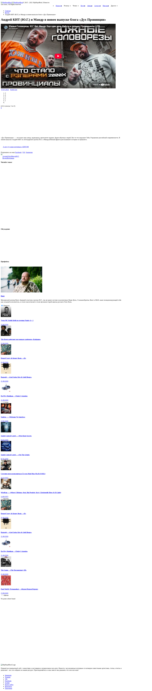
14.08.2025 (4, 496)
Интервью (10, 158)
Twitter (7, 683)
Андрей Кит (6, 156)
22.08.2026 (4, 343)
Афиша (89, 6)
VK (24, 152)
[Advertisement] (16, 122)
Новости (59, 6)
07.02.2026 (4, 459)
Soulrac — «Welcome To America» (13, 417)
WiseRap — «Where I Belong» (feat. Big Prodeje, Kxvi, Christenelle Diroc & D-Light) (31, 492)
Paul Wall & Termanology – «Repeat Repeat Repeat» (19, 589)
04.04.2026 (4, 440)
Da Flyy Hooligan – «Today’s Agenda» (14, 396)
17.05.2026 (4, 421)
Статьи (5, 402)
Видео (83, 6)
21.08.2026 (4, 362)
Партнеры (8, 688)
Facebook (18, 152)
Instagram (29, 152)
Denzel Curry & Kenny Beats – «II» (13, 358)
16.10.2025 (4, 478)
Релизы (6, 499)
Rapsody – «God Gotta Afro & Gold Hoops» (16, 377)
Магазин (106, 6)
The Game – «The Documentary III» (14, 570)
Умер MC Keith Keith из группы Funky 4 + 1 (17, 320)
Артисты (97, 6)
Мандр (13, 156)
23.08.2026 (4, 324)
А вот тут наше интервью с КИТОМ (16, 147)
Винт (3, 296)
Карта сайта (9, 685)
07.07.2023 (5, 90)
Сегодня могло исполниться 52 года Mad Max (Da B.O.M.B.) (23, 474)
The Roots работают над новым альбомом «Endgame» (21, 339)
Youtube (7, 677)
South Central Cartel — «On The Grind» (15, 455)
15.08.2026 (4, 593)
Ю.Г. (17, 156)
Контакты (8, 686)
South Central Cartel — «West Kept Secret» (16, 436)
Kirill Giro (13, 90)
